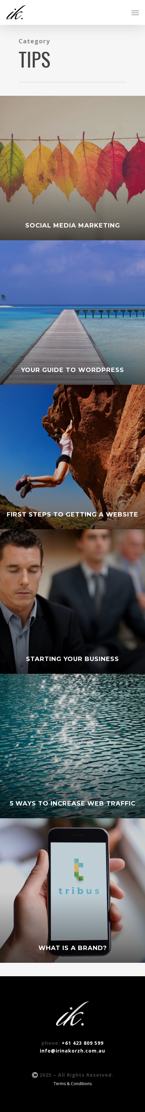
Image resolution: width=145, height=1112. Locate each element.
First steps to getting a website (72, 514)
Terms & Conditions (73, 1083)
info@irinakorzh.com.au (72, 1050)
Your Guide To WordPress (72, 370)
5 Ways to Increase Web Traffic (73, 803)
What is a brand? (72, 948)
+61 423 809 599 (83, 1043)
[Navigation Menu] (135, 12)
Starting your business (72, 659)
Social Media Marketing (72, 225)
